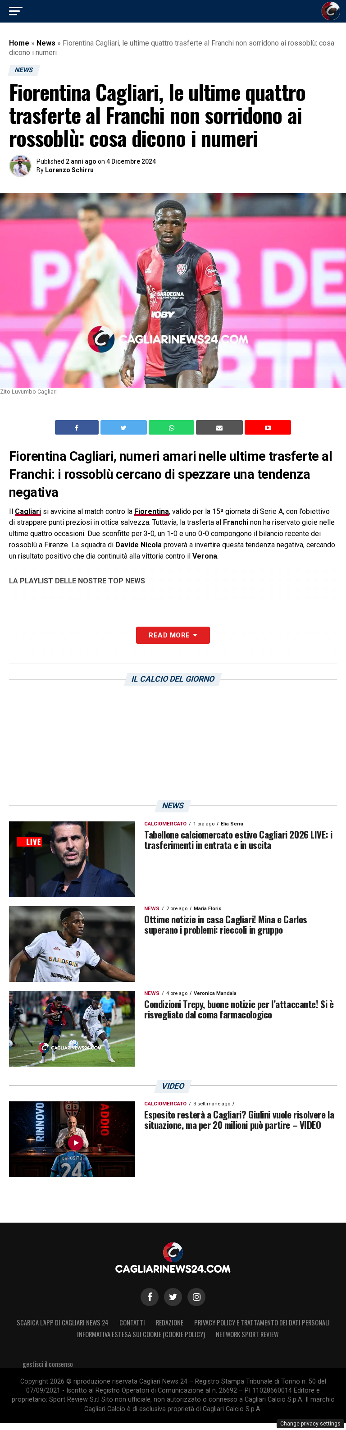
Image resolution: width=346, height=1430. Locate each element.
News (45, 43)
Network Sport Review (247, 1334)
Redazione (169, 1322)
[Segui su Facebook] (150, 1297)
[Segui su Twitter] (173, 1297)
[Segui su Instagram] (196, 1297)
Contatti (132, 1322)
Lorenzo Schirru (69, 170)
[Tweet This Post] (124, 427)
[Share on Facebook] (78, 427)
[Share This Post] (172, 427)
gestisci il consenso (48, 1364)
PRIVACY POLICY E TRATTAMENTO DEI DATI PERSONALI (262, 1322)
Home (19, 43)
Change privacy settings (310, 1424)
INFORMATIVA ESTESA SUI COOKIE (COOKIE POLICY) (141, 1334)
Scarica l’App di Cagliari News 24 (63, 1322)
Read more (169, 635)
